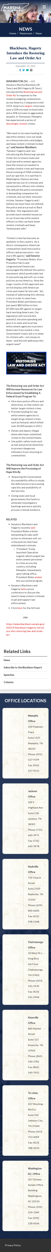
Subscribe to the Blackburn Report (23, 667)
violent (23, 123)
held (23, 588)
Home (12, 33)
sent (33, 527)
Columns (8, 682)
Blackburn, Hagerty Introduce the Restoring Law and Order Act (26, 53)
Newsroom (26, 33)
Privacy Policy (13, 1245)
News (25, 29)
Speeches (9, 674)
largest (28, 105)
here (20, 607)
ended (38, 577)
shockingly (12, 123)
